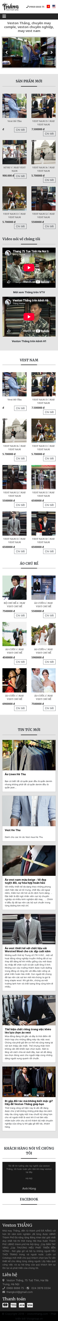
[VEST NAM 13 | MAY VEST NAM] (14, 198)
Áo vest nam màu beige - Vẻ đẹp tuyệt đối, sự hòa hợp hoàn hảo (25, 881)
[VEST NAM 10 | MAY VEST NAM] (43, 523)
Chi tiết (20, 129)
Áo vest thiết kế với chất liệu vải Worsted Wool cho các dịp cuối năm (28, 949)
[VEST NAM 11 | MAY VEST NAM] (43, 477)
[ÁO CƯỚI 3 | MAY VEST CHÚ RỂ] (14, 680)
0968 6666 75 (36, 6)
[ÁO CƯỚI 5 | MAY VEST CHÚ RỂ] (14, 634)
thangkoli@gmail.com (19, 1292)
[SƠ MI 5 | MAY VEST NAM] (14, 152)
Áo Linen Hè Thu (15, 774)
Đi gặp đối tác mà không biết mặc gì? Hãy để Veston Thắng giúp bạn (29, 1102)
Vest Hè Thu (15, 121)
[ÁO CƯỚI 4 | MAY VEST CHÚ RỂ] (43, 634)
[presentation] (6, 52)
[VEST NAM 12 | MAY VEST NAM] (43, 198)
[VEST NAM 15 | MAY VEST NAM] (43, 106)
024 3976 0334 (41, 1288)
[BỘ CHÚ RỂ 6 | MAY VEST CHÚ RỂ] (14, 588)
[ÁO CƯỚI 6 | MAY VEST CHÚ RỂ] (43, 588)
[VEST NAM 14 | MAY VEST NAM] (43, 152)
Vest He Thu (12, 830)
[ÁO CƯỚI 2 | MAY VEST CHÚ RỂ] (43, 680)
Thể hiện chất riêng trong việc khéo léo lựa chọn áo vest (28, 1030)
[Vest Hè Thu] (14, 106)
